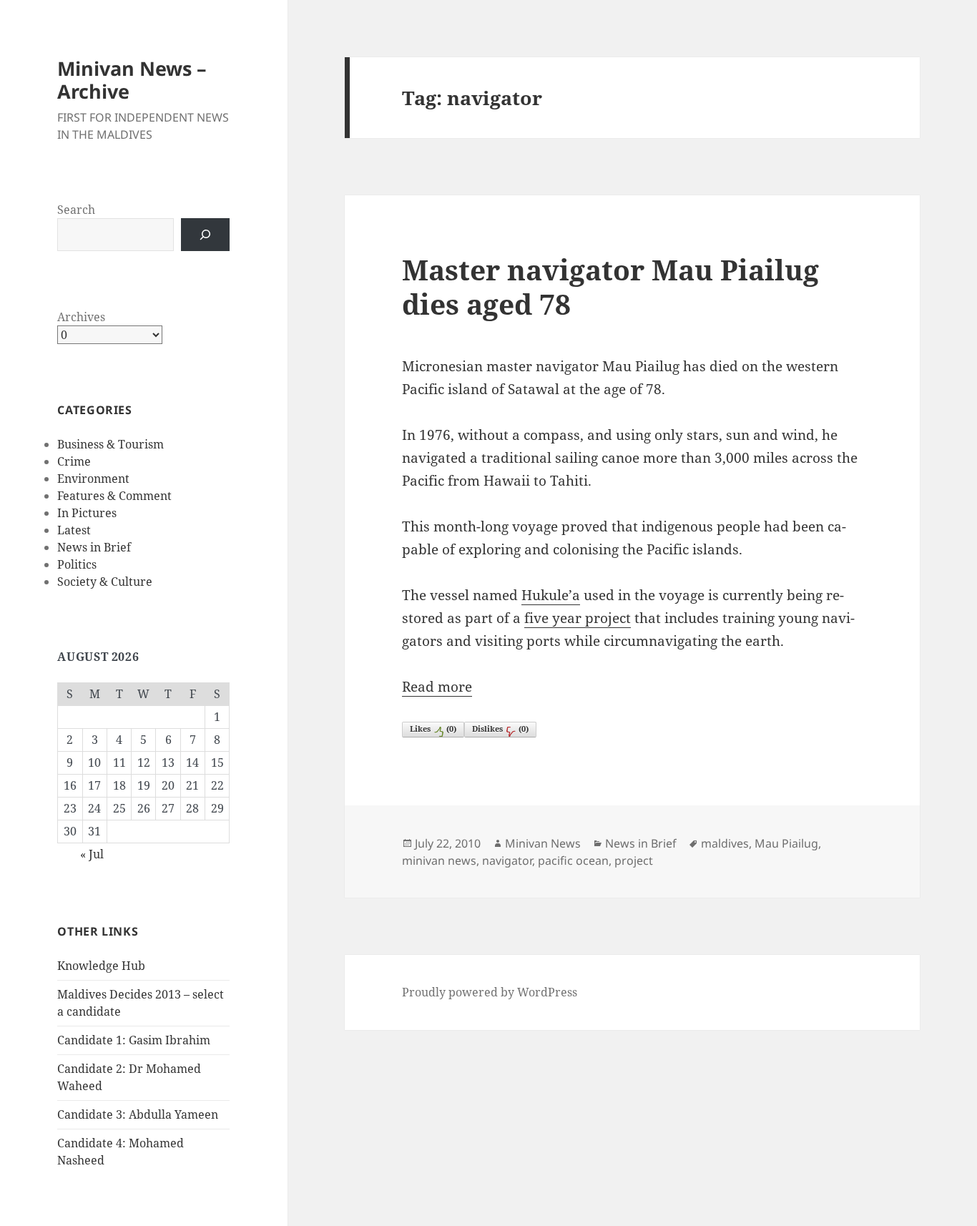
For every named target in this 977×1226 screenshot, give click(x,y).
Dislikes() (500, 728)
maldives (725, 843)
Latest (74, 530)
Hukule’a (550, 595)
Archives (81, 317)
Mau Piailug (786, 843)
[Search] (205, 234)
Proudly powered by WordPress (489, 992)
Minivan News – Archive (132, 79)
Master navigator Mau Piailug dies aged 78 (610, 286)
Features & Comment (114, 496)
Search (76, 209)
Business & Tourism (110, 444)
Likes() (433, 728)
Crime (74, 461)
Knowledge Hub (101, 966)
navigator (507, 860)
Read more (437, 686)
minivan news (439, 860)
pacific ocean (573, 860)
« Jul (92, 854)
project (633, 860)
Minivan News (543, 843)
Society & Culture (104, 581)
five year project (577, 618)
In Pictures (87, 513)
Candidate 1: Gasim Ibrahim (133, 1040)
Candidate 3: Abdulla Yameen (137, 1114)
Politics (77, 564)
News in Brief (94, 547)
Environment (93, 478)
